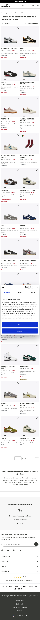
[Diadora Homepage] (5, 5)
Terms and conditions (20, 607)
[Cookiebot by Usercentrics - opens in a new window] (25, 287)
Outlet (11, 13)
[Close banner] (37, 287)
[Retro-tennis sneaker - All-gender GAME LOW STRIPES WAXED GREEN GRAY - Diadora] (29, 70)
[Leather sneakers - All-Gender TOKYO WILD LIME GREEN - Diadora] (10, 426)
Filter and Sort (33, 23)
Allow (20, 325)
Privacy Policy (20, 600)
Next (37, 457)
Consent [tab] (7, 292)
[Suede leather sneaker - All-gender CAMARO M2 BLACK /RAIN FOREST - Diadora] (29, 354)
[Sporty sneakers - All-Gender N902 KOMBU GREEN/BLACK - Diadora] (29, 36)
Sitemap (20, 611)
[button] (23, 6)
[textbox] (17, 458)
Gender (17, 13)
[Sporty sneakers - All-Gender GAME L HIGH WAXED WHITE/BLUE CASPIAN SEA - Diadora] (29, 178)
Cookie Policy (20, 604)
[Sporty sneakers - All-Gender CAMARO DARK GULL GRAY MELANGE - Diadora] (10, 178)
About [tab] (33, 292)
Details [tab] (20, 292)
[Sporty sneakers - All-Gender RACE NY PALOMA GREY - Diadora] (10, 391)
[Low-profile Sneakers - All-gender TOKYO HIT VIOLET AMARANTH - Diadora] (10, 106)
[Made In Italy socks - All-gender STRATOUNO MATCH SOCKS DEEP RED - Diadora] (29, 143)
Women (23, 13)
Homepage (4, 13)
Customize (18, 331)
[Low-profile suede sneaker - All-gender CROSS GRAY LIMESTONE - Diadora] (10, 213)
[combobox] (17, 458)
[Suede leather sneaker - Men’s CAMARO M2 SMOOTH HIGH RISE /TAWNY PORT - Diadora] (29, 248)
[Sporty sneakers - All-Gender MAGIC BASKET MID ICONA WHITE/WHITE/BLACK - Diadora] (10, 354)
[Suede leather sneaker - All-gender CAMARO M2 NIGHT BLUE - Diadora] (10, 282)
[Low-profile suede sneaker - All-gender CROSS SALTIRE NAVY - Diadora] (29, 213)
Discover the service (20, 519)
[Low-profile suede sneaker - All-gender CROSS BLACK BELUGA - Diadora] (10, 70)
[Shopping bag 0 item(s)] (33, 5)
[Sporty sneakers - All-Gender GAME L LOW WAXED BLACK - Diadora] (10, 248)
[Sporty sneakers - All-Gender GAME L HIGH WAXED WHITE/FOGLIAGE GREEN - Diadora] (29, 426)
